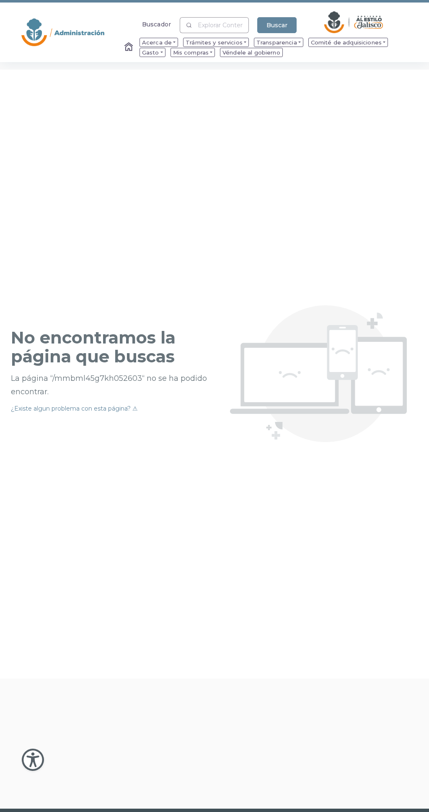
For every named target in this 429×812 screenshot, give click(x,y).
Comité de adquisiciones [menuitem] (346, 42)
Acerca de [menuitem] (157, 42)
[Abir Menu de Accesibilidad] (32, 759)
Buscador (156, 24)
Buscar (276, 25)
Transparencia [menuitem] (276, 42)
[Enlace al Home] (129, 47)
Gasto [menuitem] (150, 52)
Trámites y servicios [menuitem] (214, 42)
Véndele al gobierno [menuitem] (251, 52)
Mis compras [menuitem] (191, 52)
